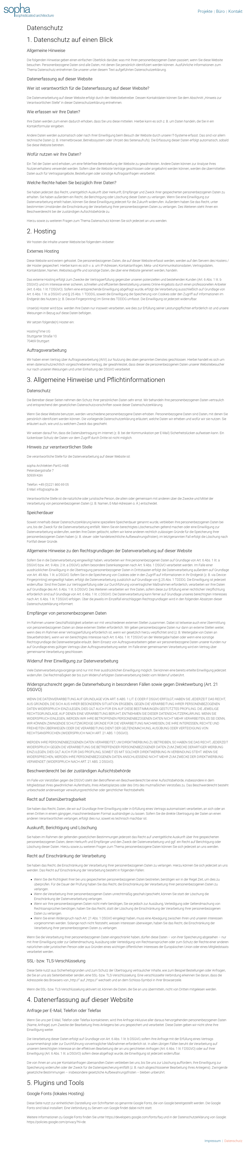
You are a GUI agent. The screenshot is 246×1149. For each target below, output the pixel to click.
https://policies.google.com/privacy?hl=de (56, 1122)
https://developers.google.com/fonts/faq (134, 1117)
